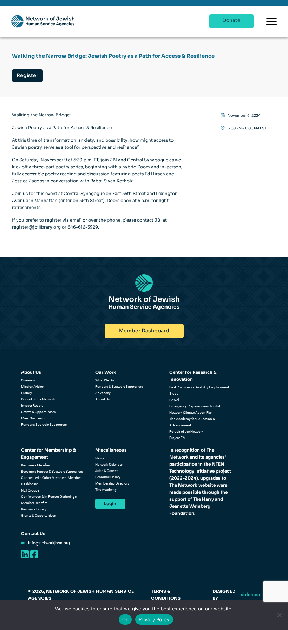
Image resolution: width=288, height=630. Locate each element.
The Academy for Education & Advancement (192, 422)
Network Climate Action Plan (191, 412)
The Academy (106, 490)
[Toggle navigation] (271, 21)
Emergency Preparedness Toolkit (194, 406)
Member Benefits (34, 503)
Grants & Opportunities (38, 412)
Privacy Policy (154, 619)
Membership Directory (112, 483)
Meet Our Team (33, 418)
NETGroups (30, 490)
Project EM (177, 438)
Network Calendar (109, 464)
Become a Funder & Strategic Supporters (52, 471)
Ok (125, 619)
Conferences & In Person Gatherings (49, 497)
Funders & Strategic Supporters (119, 386)
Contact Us (33, 533)
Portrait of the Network (38, 399)
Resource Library (33, 509)
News (99, 458)
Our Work (105, 372)
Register (27, 75)
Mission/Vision (32, 386)
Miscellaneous (111, 450)
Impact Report (32, 405)
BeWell (174, 400)
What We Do (104, 380)
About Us (31, 372)
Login (110, 503)
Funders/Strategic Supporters (44, 424)
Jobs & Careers (106, 471)
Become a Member (35, 465)
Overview (28, 380)
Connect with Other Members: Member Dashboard (51, 481)
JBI (113, 159)
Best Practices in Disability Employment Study (199, 390)
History (26, 393)
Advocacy (103, 393)
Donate (231, 20)
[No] (279, 614)
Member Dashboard (144, 330)
